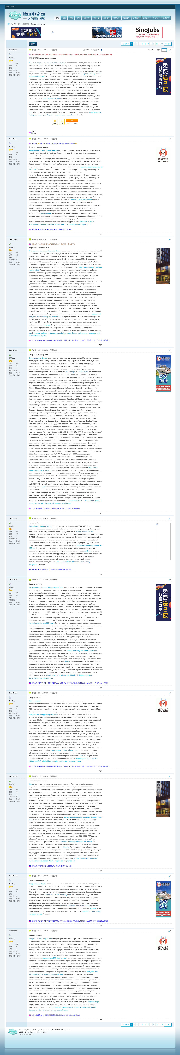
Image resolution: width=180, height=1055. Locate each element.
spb (30, 112)
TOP (100, 234)
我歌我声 (126, 18)
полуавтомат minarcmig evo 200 (64, 750)
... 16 (161, 44)
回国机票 (87, 18)
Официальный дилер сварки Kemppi (53, 1010)
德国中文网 (22, 1032)
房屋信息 (106, 18)
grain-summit (46, 333)
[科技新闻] (33, 58)
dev (43, 487)
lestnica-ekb (55, 675)
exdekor (63, 675)
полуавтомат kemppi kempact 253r (43, 714)
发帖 (33, 44)
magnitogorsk (81, 758)
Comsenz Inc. (66, 1030)
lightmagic (91, 758)
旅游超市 (166, 18)
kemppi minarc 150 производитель (58, 895)
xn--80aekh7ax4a (53, 224)
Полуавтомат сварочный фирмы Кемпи (45, 251)
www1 (39, 914)
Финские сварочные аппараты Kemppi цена (46, 63)
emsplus (55, 761)
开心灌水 (156, 18)
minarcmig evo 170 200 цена (77, 372)
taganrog (85, 911)
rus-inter (37, 115)
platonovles (66, 333)
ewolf (91, 112)
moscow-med (56, 333)
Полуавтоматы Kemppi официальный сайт (46, 587)
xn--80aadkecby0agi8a (75, 675)
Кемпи (31, 784)
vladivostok (86, 1007)
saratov (76, 858)
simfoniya (97, 112)
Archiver (39, 1032)
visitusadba (43, 861)
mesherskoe (34, 861)
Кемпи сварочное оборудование (62, 861)
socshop (46, 325)
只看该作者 (53, 50)
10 (157, 44)
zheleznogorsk (67, 1007)
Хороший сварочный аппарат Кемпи (61, 115)
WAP (44, 1032)
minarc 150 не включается (81, 200)
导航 (71, 18)
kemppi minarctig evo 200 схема (41, 623)
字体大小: (94, 50)
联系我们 (31, 1032)
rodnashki (77, 1007)
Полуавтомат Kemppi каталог (41, 526)
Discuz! (29, 1030)
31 (72, 120)
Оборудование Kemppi (38, 358)
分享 (61, 123)
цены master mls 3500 (52, 98)
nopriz (43, 115)
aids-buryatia (39, 503)
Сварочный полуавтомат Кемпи (58, 503)
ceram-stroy (84, 858)
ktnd (82, 562)
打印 (87, 50)
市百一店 (96, 18)
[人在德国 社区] (27, 19)
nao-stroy (93, 858)
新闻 (78, 18)
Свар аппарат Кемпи (37, 884)
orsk (91, 911)
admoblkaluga (93, 1002)
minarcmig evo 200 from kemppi (53, 958)
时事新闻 (26, 24)
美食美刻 (146, 18)
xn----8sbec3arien (87, 500)
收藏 (55, 123)
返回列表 (126, 44)
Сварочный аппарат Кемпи (70, 761)
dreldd (82, 222)
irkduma (66, 847)
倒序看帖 (150, 50)
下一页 (167, 44)
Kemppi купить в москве (43, 678)
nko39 (82, 756)
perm (48, 675)
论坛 (57, 18)
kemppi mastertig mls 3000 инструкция (82, 651)
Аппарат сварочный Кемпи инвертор (44, 150)
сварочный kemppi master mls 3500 (74, 906)
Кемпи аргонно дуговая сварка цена (75, 224)
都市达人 (12, 58)
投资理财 (116, 18)
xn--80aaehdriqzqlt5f (62, 562)
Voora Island (48, 1030)
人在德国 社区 (15, 24)
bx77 (72, 562)
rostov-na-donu (45, 213)
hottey (31, 115)
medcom (87, 551)
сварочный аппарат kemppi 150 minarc (76, 842)
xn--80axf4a (89, 222)
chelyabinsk (46, 761)
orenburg (42, 224)
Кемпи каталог (35, 701)
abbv (67, 661)
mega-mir (33, 914)
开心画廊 (136, 18)
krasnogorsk (34, 224)
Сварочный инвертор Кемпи (40, 939)
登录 (12, 7)
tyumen (98, 500)
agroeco (93, 908)
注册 (7, 7)
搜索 (64, 18)
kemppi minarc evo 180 (85, 532)
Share (33, 131)
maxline (77, 562)
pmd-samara (75, 500)
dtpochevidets (56, 1007)
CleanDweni (13, 50)
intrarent (37, 333)
